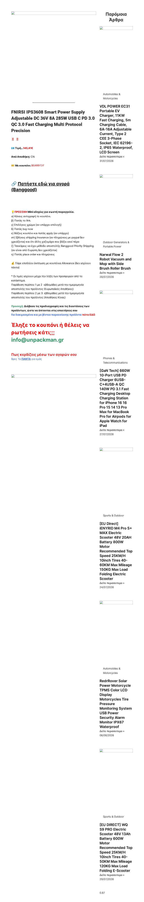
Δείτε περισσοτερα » (112, 156)
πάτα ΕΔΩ (88, 314)
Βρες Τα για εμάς (26, 359)
